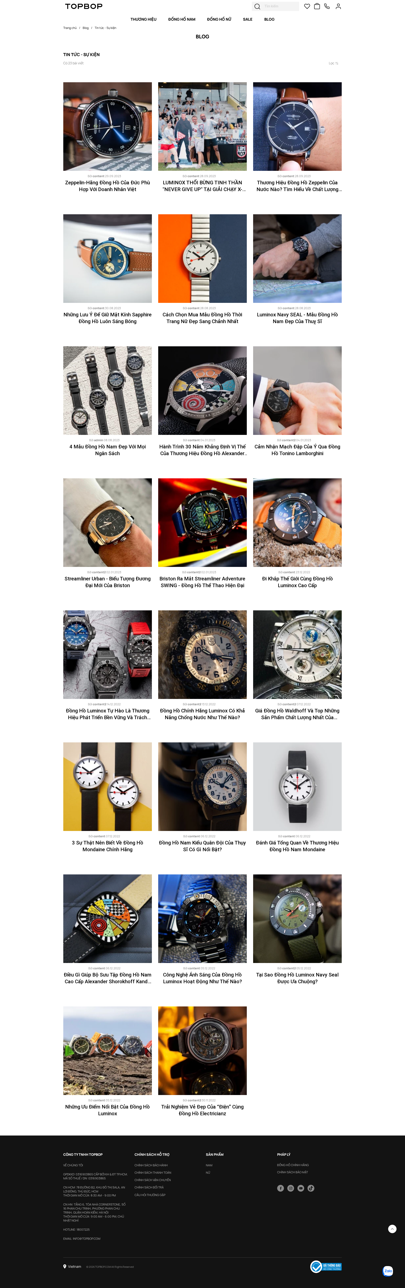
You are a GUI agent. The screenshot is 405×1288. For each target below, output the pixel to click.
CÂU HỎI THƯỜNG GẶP (150, 1195)
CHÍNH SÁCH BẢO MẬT (292, 1172)
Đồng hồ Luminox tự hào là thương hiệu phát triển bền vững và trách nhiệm (107, 717)
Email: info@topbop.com (81, 1239)
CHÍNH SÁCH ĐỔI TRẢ (149, 1187)
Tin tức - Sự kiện (105, 28)
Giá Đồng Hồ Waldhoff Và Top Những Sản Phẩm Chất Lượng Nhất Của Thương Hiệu (297, 717)
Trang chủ (70, 28)
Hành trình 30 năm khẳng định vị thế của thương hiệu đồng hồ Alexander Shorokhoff (202, 453)
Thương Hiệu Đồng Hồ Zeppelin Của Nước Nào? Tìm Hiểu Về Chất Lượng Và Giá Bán (297, 189)
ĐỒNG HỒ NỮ (219, 19)
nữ (208, 1173)
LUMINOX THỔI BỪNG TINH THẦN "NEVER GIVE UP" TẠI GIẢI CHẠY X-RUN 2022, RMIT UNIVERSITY (202, 189)
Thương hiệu (144, 19)
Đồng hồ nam (181, 19)
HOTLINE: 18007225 (76, 1229)
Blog (86, 28)
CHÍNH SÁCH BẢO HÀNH (151, 1165)
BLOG (269, 19)
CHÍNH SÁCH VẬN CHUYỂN (153, 1180)
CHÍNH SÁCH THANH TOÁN (153, 1173)
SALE (247, 19)
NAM (209, 1165)
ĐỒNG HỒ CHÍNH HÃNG (293, 1165)
